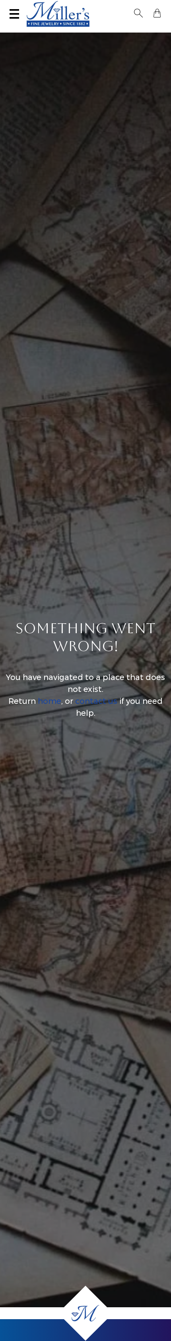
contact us (96, 701)
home (49, 701)
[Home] (85, 1313)
